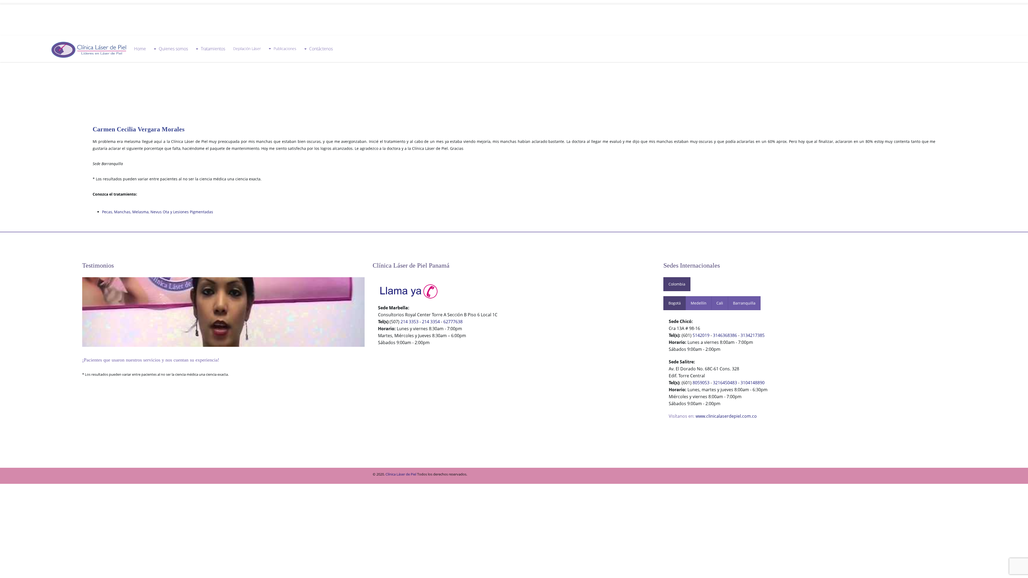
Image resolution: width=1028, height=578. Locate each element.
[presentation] (676, 284)
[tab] (676, 284)
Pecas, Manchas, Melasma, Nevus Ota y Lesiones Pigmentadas (157, 211)
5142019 (701, 335)
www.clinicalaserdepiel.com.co (726, 416)
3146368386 (725, 335)
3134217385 (752, 335)
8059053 (701, 383)
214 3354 (431, 322)
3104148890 (752, 383)
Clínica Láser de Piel (401, 474)
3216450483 (725, 383)
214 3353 (409, 322)
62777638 (453, 322)
